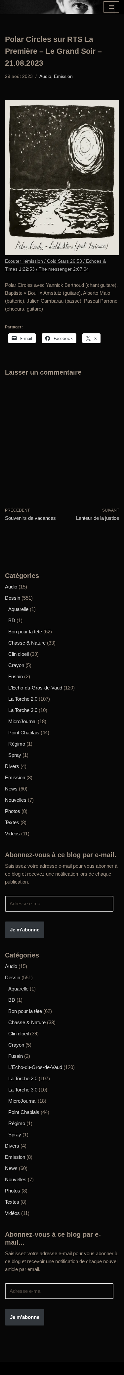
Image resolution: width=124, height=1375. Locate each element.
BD (11, 620)
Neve (14, 1368)
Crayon (16, 665)
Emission (63, 76)
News (11, 788)
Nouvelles (15, 800)
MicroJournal (22, 721)
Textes (12, 822)
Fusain (15, 676)
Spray (14, 755)
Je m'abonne (24, 929)
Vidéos (12, 833)
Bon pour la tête (25, 631)
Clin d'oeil (18, 654)
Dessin (12, 598)
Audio (45, 76)
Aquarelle (18, 609)
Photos (12, 811)
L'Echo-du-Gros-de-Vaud (35, 687)
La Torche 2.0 (22, 699)
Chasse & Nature (27, 643)
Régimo (16, 744)
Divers (12, 766)
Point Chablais (23, 732)
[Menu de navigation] (111, 7)
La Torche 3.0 (22, 710)
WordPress (104, 1368)
